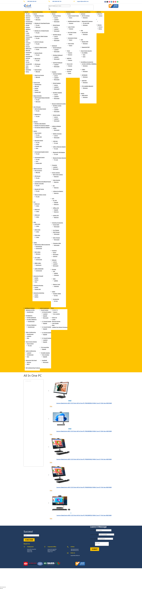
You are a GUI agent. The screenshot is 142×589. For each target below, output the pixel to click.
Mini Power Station (58, 174)
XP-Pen (27, 62)
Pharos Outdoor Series (40, 194)
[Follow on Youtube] (113, 2)
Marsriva (56, 176)
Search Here (52, 6)
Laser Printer (71, 27)
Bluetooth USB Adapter (59, 152)
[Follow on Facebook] (105, 2)
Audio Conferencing (31, 351)
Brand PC (100, 14)
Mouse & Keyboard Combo (59, 103)
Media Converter (57, 133)
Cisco (27, 66)
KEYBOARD (84, 75)
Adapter (36, 121)
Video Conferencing (31, 332)
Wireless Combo (57, 105)
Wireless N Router (39, 15)
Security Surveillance (85, 12)
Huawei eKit (29, 64)
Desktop (99, 12)
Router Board (38, 69)
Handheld (44, 360)
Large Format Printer (73, 15)
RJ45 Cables (37, 252)
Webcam (54, 260)
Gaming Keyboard (57, 62)
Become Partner (56, 321)
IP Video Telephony (32, 319)
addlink (56, 273)
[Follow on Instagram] (109, 2)
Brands (26, 12)
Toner (68, 51)
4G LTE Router (37, 107)
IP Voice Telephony (31, 325)
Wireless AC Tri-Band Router (42, 30)
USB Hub (55, 141)
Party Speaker (45, 355)
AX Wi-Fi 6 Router (39, 42)
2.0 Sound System (46, 312)
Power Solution (56, 172)
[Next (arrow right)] (2, 588)
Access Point (37, 82)
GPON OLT (37, 209)
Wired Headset (57, 83)
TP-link (37, 49)
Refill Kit (69, 58)
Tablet (53, 291)
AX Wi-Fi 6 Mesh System (41, 47)
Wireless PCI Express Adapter (42, 125)
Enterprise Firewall (38, 276)
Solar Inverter (56, 180)
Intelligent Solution (30, 308)
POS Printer (71, 43)
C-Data (27, 33)
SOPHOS (28, 58)
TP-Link (28, 14)
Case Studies (55, 323)
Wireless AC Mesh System (41, 36)
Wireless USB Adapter (40, 123)
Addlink (28, 39)
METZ (27, 68)
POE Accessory (38, 170)
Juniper (27, 44)
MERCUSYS (28, 48)
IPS (54, 185)
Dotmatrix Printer (72, 38)
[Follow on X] (107, 2)
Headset (54, 72)
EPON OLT (37, 204)
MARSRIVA (28, 69)
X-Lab (27, 60)
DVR (82, 30)
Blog (53, 325)
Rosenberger (29, 56)
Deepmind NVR (85, 47)
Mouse (53, 14)
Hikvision (28, 15)
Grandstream (29, 21)
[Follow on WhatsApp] (117, 2)
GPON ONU (37, 230)
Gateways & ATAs (30, 310)
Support (55, 312)
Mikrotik (28, 50)
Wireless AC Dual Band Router (42, 23)
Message (92, 545)
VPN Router (37, 64)
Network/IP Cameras (87, 21)
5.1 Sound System (46, 338)
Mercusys (38, 19)
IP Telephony (29, 315)
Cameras (83, 14)
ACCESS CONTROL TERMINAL (89, 64)
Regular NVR (85, 41)
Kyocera (28, 46)
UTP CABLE (37, 257)
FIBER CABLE (38, 263)
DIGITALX (28, 29)
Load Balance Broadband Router (43, 181)
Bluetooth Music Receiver (59, 158)
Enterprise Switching (39, 293)
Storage (54, 269)
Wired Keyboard (57, 47)
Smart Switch (38, 133)
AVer (27, 31)
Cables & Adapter (56, 126)
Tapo (84, 54)
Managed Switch (39, 140)
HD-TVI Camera (85, 15)
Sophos (36, 90)
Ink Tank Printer (72, 32)
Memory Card (56, 284)
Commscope (29, 37)
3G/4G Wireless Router (40, 109)
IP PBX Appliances (31, 317)
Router (35, 14)
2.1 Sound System (46, 321)
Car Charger (56, 230)
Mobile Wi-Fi (38, 114)
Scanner (69, 71)
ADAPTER (84, 80)
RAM (54, 279)
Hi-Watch (28, 42)
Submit (95, 549)
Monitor (100, 25)
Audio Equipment (44, 308)
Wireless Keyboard (57, 55)
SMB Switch (85, 95)
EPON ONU (37, 235)
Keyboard (54, 45)
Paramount (29, 52)
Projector (54, 250)
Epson (54, 252)
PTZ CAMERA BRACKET (87, 86)
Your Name (93, 530)
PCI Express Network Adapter (42, 127)
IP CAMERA (84, 52)
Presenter (54, 165)
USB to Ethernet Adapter (59, 146)
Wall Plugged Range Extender (42, 97)
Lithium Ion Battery (58, 191)
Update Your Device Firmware (59, 327)
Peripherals (54, 12)
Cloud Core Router (39, 75)
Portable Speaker (45, 353)
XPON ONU (37, 224)
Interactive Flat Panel (31, 360)
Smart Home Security (86, 51)
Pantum (28, 27)
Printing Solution (70, 12)
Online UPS (56, 215)
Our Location (56, 314)
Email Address (93, 538)
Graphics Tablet (57, 293)
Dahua (27, 71)
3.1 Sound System (46, 327)
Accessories (56, 299)
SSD (54, 271)
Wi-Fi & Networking (37, 12)
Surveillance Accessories (87, 62)
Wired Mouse (56, 25)
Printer (69, 14)
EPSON (27, 25)
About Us (54, 317)
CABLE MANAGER (39, 268)
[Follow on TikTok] (115, 2)
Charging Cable (57, 243)
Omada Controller (39, 183)
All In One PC (101, 19)
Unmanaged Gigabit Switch (42, 152)
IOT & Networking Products (33, 368)
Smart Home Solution (31, 341)
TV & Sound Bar (45, 347)
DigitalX (56, 202)
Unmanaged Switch (40, 157)
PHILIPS (28, 54)
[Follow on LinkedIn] (111, 2)
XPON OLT (37, 215)
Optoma (28, 17)
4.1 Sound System (46, 332)
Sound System (44, 310)
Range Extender (38, 96)
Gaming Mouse (57, 15)
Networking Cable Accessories (42, 244)
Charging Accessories (57, 222)
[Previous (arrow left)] (0, 588)
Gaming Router (38, 53)
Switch (35, 131)
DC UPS (55, 200)
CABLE (83, 69)
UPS (53, 198)
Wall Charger (56, 232)
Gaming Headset (57, 73)
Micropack (56, 21)
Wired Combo (56, 115)
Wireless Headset (57, 92)
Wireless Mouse (57, 34)
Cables (35, 242)
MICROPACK (29, 23)
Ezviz (27, 41)
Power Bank (56, 224)
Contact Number (94, 534)
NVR (82, 39)
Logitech (28, 19)
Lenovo (28, 35)
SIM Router (37, 58)
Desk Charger (56, 237)
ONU (35, 222)
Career (53, 319)
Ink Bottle (69, 69)
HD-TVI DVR (85, 32)
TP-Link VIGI (86, 23)
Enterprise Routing (38, 285)
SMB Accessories (38, 168)
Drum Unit (69, 64)
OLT (35, 202)
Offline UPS (56, 208)
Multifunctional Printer (74, 21)
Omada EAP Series (39, 189)
